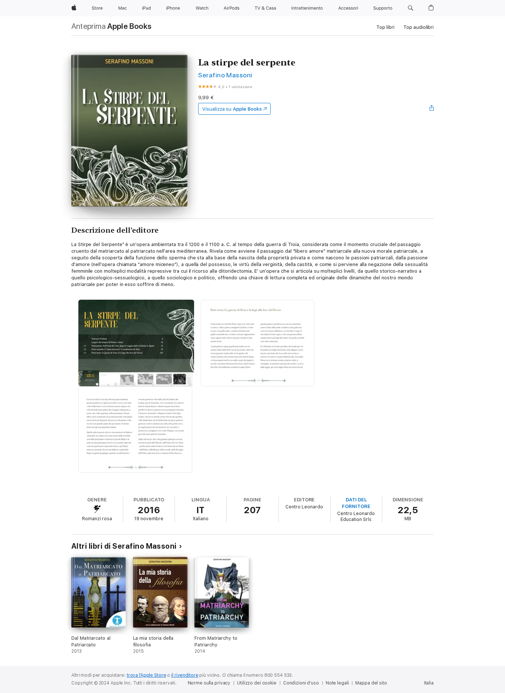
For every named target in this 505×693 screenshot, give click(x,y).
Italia (429, 683)
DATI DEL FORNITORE (356, 503)
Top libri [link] (385, 27)
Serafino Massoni (225, 75)
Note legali (337, 683)
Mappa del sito (371, 683)
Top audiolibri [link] (418, 27)
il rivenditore (184, 675)
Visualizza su (231, 109)
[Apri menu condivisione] (432, 109)
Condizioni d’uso (301, 683)
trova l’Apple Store (146, 675)
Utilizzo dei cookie (257, 683)
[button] (410, 8)
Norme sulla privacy (209, 683)
